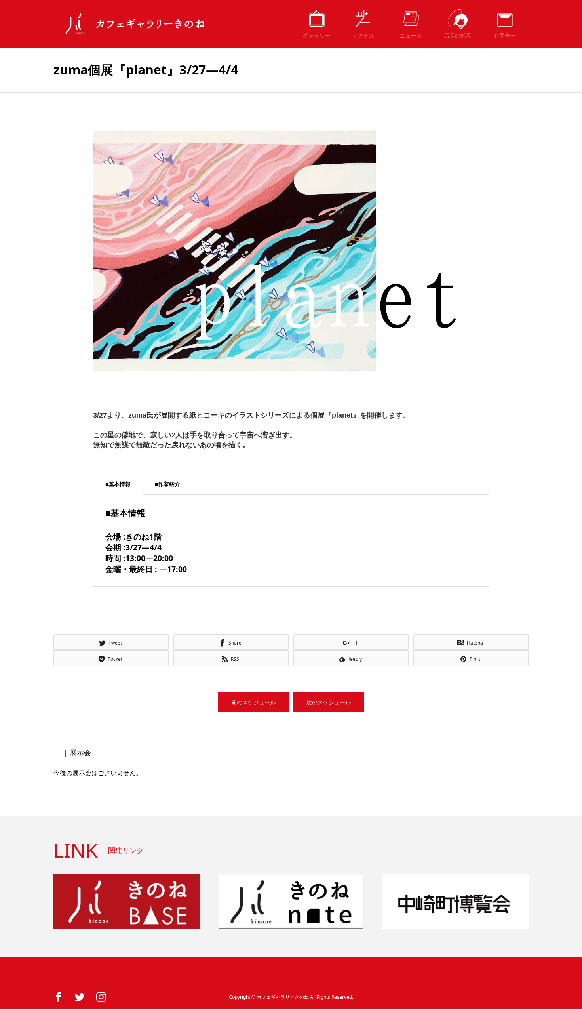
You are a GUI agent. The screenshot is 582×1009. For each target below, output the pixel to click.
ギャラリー (316, 35)
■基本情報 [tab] (118, 484)
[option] (291, 250)
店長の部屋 (458, 35)
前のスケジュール (253, 702)
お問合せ (505, 35)
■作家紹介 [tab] (167, 484)
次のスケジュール (328, 702)
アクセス (363, 35)
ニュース (410, 35)
